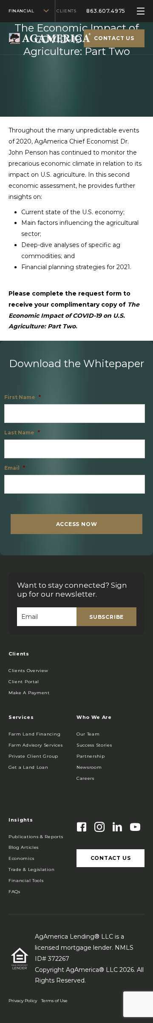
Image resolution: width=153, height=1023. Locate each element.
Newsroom (89, 767)
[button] (29, 693)
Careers (85, 778)
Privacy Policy (22, 1000)
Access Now (76, 524)
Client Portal (23, 681)
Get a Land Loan (28, 767)
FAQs (14, 891)
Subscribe (106, 617)
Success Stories (94, 745)
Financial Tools (26, 880)
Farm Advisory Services (35, 745)
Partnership (90, 756)
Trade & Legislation (31, 869)
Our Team (88, 734)
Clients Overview (28, 670)
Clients (66, 11)
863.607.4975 (105, 11)
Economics (21, 858)
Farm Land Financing (34, 734)
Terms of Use (54, 1000)
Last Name (22, 432)
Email (14, 468)
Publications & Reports (35, 836)
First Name (22, 397)
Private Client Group (33, 756)
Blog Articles (23, 847)
